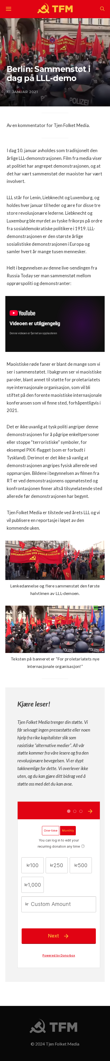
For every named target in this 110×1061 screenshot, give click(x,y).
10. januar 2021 (22, 92)
